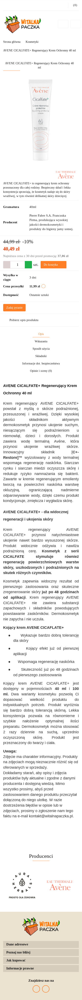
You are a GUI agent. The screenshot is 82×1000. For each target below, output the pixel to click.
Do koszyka (51, 264)
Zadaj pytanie (14, 307)
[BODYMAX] (60, 885)
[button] (41, 944)
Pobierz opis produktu (23, 320)
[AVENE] (66, 174)
